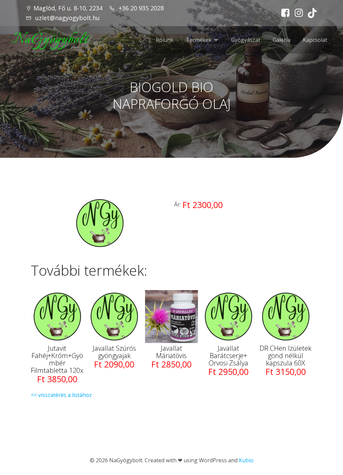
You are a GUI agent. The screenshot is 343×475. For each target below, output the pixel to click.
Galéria (281, 40)
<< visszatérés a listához (61, 395)
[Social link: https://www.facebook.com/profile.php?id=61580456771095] (283, 13)
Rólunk (165, 40)
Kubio (246, 460)
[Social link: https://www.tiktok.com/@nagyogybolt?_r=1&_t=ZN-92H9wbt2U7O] (310, 13)
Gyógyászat (245, 40)
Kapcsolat (315, 40)
